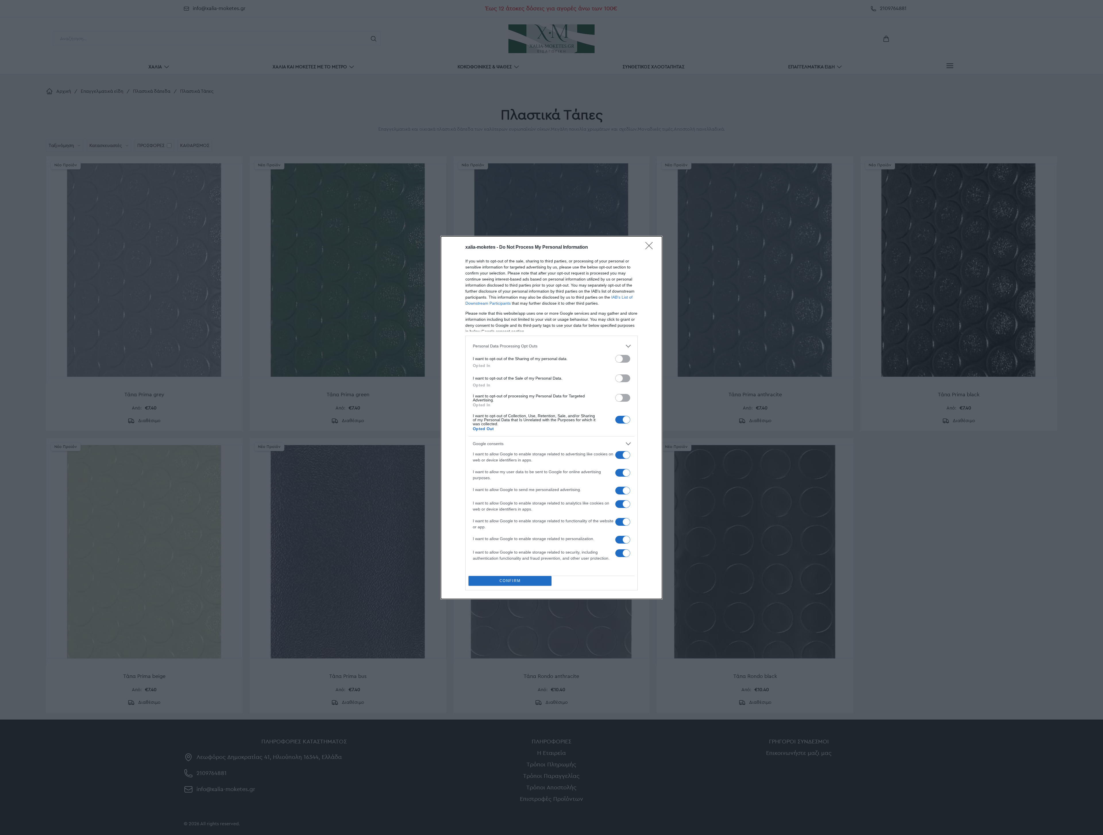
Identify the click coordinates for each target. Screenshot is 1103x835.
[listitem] (551, 346)
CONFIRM (510, 581)
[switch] (622, 359)
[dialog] (551, 417)
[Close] (650, 247)
